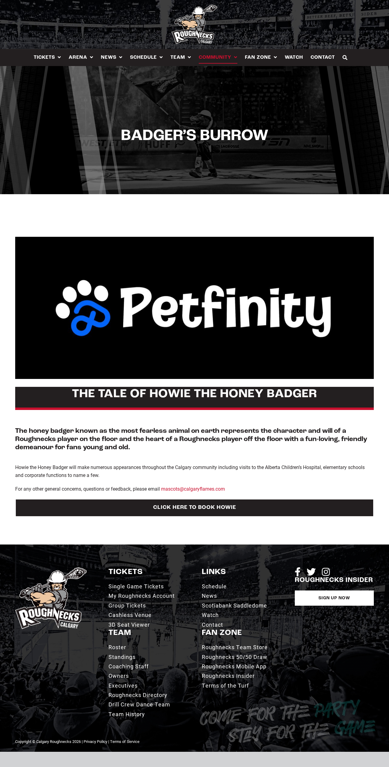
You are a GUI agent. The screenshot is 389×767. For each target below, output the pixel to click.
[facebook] (298, 571)
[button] (345, 57)
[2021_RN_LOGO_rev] (51, 569)
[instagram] (326, 571)
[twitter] (311, 571)
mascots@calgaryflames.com (193, 488)
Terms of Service (124, 741)
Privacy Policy (95, 741)
